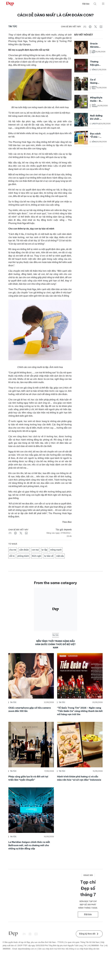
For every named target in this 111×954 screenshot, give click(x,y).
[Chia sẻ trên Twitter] (95, 26)
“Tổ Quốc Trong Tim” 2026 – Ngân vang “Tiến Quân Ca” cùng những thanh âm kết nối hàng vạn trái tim (80, 711)
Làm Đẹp (93, 51)
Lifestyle (96, 124)
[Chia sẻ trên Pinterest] (90, 26)
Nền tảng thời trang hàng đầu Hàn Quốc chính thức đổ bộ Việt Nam (55, 644)
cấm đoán (24, 550)
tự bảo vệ (48, 556)
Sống (94, 70)
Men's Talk (94, 87)
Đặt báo (85, 4)
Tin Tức (12, 26)
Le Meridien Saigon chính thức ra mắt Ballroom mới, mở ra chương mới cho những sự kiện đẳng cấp (29, 845)
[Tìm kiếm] (95, 4)
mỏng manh (56, 550)
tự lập (44, 550)
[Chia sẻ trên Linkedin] (101, 26)
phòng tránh (23, 556)
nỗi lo (11, 556)
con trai (35, 550)
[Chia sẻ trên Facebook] (84, 26)
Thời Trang (94, 105)
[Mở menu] (103, 3)
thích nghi (36, 556)
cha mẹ (12, 550)
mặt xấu (60, 556)
